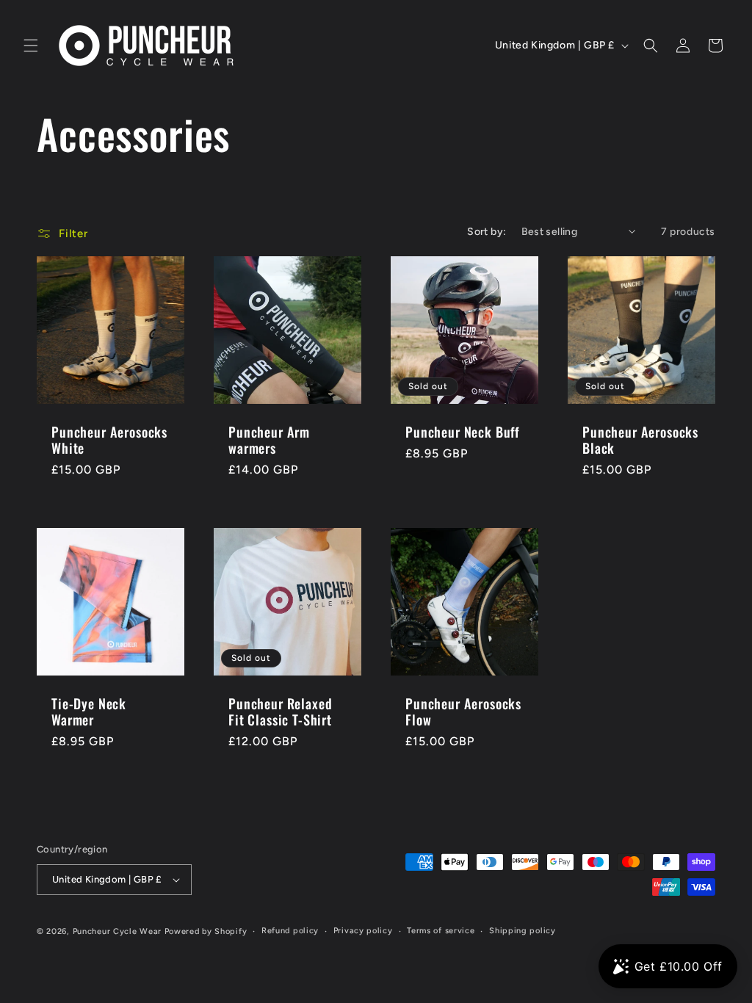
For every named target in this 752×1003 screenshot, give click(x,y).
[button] (31, 45)
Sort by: (486, 231)
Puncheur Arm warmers (269, 440)
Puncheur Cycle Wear (117, 931)
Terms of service (440, 930)
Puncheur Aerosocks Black (640, 440)
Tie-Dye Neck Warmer (88, 711)
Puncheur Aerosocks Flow (463, 711)
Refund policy (290, 930)
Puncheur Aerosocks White (109, 440)
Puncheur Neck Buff (462, 432)
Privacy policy (363, 930)
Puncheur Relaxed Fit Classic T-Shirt (280, 711)
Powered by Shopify (205, 931)
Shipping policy (522, 930)
